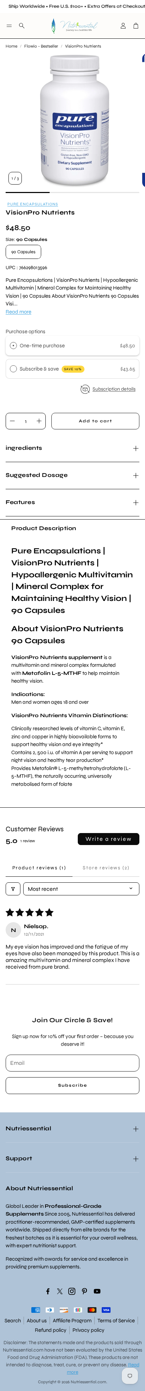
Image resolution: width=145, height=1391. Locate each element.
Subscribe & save (51, 369)
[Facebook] (47, 1291)
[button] (9, 26)
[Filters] (13, 888)
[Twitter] (60, 1291)
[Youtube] (97, 1291)
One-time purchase (42, 345)
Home (11, 46)
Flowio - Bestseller (41, 46)
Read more (18, 312)
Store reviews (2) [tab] (106, 868)
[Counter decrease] (12, 421)
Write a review (109, 839)
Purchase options (25, 331)
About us (37, 1320)
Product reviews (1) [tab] (39, 868)
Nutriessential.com (23, 1350)
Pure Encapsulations (32, 204)
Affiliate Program (72, 1320)
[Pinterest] (84, 1291)
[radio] (13, 345)
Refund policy (51, 1330)
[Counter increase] (39, 421)
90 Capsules (23, 252)
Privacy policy (88, 1330)
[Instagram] (71, 1291)
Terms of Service (116, 1320)
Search (13, 1320)
